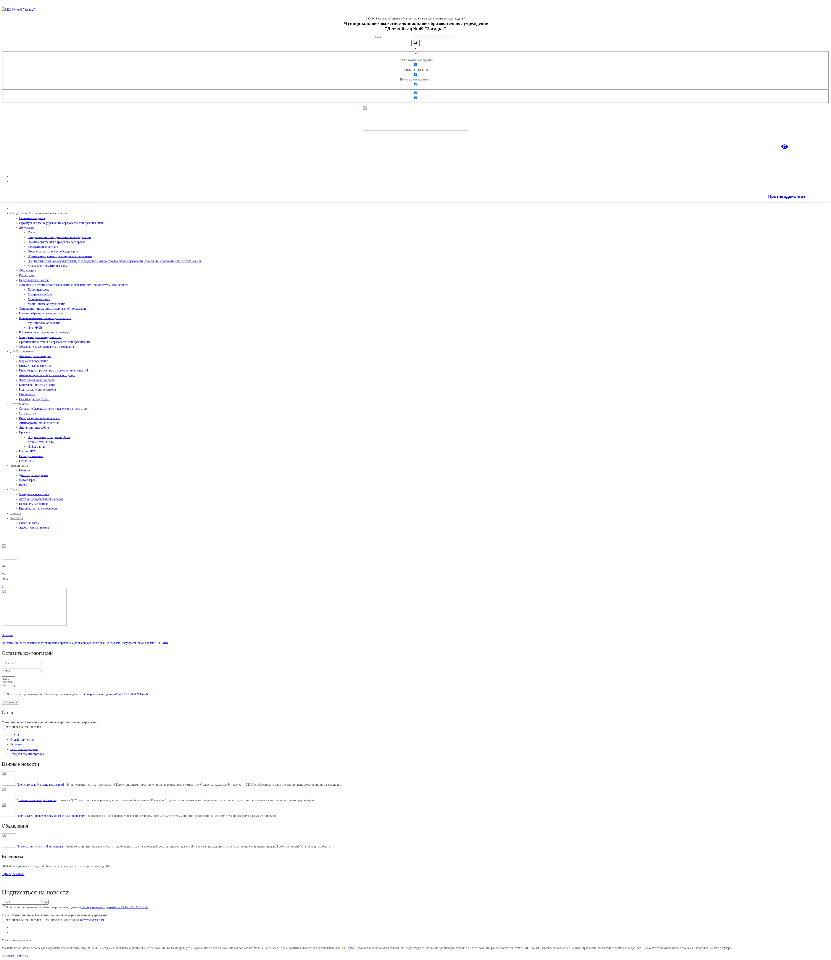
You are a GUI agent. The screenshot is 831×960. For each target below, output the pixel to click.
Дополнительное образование (36, 800)
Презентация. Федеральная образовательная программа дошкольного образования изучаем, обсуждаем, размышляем (78, 643)
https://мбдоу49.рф (92, 919)
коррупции (818, 196)
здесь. (352, 948)
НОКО (14, 734)
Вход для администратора (27, 754)
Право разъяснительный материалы (40, 846)
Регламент (17, 744)
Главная (7, 538)
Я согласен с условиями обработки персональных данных (78, 694)
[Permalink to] (34, 624)
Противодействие (787, 196)
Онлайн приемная (22, 739)
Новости (17, 538)
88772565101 (821, 168)
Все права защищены (24, 749)
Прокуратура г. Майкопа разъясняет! (40, 784)
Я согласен (9, 955)
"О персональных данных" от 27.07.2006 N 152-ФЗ (115, 694)
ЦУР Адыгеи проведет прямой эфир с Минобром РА (51, 815)
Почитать (22, 955)
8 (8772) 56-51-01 (13, 874)
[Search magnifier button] (415, 43)
